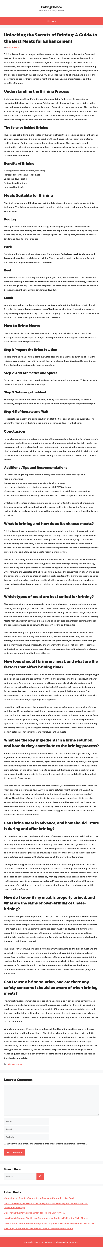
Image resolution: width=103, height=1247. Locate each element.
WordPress (73, 1242)
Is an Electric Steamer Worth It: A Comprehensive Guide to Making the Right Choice (46, 1218)
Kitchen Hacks (15, 1064)
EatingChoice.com (49, 1242)
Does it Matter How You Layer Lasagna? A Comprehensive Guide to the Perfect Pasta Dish (49, 1223)
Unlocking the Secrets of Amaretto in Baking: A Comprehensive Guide (39, 1198)
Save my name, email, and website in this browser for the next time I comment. (47, 1143)
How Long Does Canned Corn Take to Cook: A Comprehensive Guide (38, 1228)
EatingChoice (51, 6)
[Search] (40, 1176)
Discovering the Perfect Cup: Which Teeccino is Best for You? (34, 1212)
